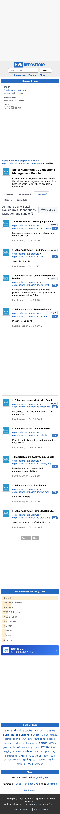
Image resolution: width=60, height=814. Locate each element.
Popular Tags (30, 725)
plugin (23, 755)
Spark (31, 783)
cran (24, 738)
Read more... (30, 790)
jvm (38, 747)
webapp (39, 764)
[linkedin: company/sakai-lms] (12, 107)
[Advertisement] (30, 30)
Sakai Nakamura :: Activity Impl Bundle (34, 456)
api (36, 730)
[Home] (30, 66)
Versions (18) (24, 194)
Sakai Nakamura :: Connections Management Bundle (33, 171)
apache (28, 730)
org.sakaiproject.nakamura (24, 160)
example (8, 742)
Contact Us (26, 809)
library (54, 747)
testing (52, 759)
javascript (28, 747)
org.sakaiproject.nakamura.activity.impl (32, 463)
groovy (7, 747)
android (16, 730)
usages (52, 225)
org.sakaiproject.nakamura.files (28, 256)
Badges (8, 200)
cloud (8, 738)
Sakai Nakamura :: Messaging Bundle (33, 221)
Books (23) (22, 200)
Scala (18, 783)
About (43, 75)
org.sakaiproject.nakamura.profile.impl (31, 517)
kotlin (45, 747)
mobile (28, 751)
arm (43, 730)
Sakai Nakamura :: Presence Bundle (33, 309)
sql (34, 759)
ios (19, 747)
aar (7, 730)
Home (5, 160)
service (17, 759)
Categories (20, 75)
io (14, 747)
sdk (52, 755)
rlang (46, 755)
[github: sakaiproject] (5, 107)
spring (27, 759)
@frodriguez (42, 777)
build (6, 734)
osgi (53, 751)
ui (25, 763)
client (44, 734)
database (40, 738)
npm (47, 751)
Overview (9, 194)
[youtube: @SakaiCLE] (19, 107)
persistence (11, 755)
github (43, 742)
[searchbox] (23, 70)
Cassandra (52, 783)
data (30, 738)
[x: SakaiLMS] (8, 107)
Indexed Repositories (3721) (30, 591)
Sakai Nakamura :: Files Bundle (30, 250)
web (30, 763)
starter (42, 759)
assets (51, 730)
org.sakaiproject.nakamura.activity (29, 435)
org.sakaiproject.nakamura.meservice (31, 406)
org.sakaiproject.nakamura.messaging (31, 228)
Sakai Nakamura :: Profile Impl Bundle (34, 511)
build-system (20, 734)
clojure (54, 734)
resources (35, 755)
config (16, 738)
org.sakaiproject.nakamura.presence (30, 316)
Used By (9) (41, 194)
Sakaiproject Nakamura (15, 90)
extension (20, 743)
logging (8, 751)
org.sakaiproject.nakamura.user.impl (30, 285)
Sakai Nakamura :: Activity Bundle (32, 428)
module (38, 751)
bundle (35, 734)
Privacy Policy (41, 809)
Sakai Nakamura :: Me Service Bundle (34, 400)
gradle (53, 742)
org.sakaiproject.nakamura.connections (22, 163)
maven (17, 751)
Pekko (38, 783)
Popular (32, 75)
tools (19, 764)
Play (25, 783)
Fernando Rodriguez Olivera (42, 804)
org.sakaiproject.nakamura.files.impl (30, 492)
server (8, 759)
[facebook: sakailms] (16, 107)
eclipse (51, 738)
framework (32, 743)
